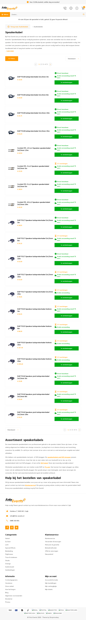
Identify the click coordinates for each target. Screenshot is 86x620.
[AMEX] (49, 613)
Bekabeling (9, 551)
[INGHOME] (57, 613)
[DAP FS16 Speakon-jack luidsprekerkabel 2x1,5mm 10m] (11, 415)
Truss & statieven (11, 557)
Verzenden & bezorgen (53, 542)
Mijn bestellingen (50, 583)
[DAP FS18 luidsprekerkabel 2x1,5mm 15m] (11, 132)
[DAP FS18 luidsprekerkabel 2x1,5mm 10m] (11, 114)
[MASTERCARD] (71, 610)
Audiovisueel (9, 567)
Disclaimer (8, 599)
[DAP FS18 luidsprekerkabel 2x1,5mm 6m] (11, 96)
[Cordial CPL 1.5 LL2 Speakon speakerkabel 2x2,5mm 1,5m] (11, 150)
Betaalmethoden (51, 548)
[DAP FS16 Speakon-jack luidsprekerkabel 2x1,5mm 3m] (11, 378)
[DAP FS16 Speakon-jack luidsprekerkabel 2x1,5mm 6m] (11, 397)
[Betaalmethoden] (10, 610)
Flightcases (9, 554)
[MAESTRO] (52, 610)
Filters (12, 58)
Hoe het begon (10, 589)
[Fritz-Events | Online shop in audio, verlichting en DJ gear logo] (10, 8)
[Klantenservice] (71, 8)
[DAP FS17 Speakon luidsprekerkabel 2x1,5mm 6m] (11, 241)
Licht (6, 545)
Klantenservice (50, 538)
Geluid (7, 538)
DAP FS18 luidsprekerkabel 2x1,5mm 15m (33, 131)
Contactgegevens (11, 580)
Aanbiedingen (10, 570)
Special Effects (10, 548)
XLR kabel (44, 463)
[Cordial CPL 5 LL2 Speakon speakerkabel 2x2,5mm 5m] (11, 186)
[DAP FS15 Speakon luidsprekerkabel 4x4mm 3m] (11, 311)
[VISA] (61, 610)
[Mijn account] (76, 8)
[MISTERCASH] (30, 613)
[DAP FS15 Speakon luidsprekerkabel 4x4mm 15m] (11, 345)
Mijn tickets (49, 589)
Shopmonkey (54, 617)
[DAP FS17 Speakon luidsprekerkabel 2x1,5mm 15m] (11, 277)
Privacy (7, 602)
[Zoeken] (83, 14)
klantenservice (30, 485)
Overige (8, 564)
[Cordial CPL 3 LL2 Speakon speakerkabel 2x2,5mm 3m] (11, 168)
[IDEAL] (34, 610)
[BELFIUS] (40, 613)
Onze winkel (9, 586)
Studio (7, 560)
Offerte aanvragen (51, 551)
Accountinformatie (51, 580)
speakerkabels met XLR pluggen (59, 457)
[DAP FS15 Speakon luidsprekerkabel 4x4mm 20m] (11, 361)
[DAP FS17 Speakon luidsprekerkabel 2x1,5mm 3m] (11, 223)
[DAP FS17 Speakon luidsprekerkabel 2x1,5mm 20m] (11, 294)
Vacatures (8, 583)
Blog (6, 593)
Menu (6, 14)
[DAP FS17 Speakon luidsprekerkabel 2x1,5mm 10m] (11, 259)
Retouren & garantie (52, 545)
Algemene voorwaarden (13, 596)
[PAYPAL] (43, 610)
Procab (47, 467)
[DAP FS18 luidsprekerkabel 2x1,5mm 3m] (11, 78)
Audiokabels (38, 27)
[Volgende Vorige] (50, 64)
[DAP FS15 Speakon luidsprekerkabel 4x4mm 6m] (11, 329)
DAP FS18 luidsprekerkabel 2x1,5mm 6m (33, 95)
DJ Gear (8, 542)
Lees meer (10, 51)
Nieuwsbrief (49, 554)
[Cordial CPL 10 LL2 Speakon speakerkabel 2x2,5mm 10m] (11, 205)
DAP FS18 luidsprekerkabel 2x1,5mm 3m (33, 77)
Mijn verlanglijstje (51, 586)
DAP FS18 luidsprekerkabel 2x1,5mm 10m (33, 113)
